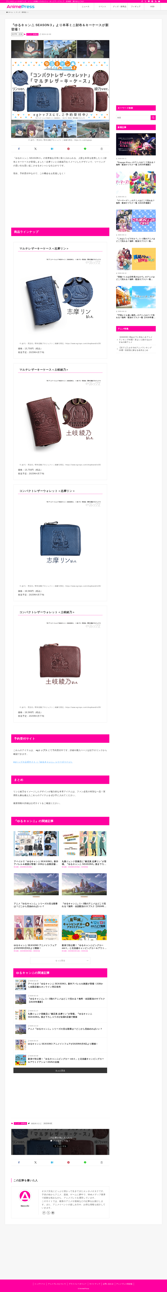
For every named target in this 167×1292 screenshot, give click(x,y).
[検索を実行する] (153, 117)
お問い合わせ (108, 1284)
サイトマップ (94, 1284)
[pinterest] (152, 1)
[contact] (159, 1)
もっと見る (60, 960)
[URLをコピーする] (101, 149)
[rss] (155, 1)
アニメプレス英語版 (124, 1284)
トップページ (39, 1284)
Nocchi (25, 1206)
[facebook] (142, 1)
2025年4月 (48, 1123)
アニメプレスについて (57, 1284)
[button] (19, 149)
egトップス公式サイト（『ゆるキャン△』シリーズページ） (43, 762)
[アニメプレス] (20, 6)
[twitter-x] (145, 1)
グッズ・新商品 (32, 34)
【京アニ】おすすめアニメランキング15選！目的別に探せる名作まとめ (135, 349)
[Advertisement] (60, 198)
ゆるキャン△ (36, 1123)
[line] (149, 1)
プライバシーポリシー (78, 1284)
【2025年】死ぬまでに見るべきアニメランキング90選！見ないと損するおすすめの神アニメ (135, 339)
